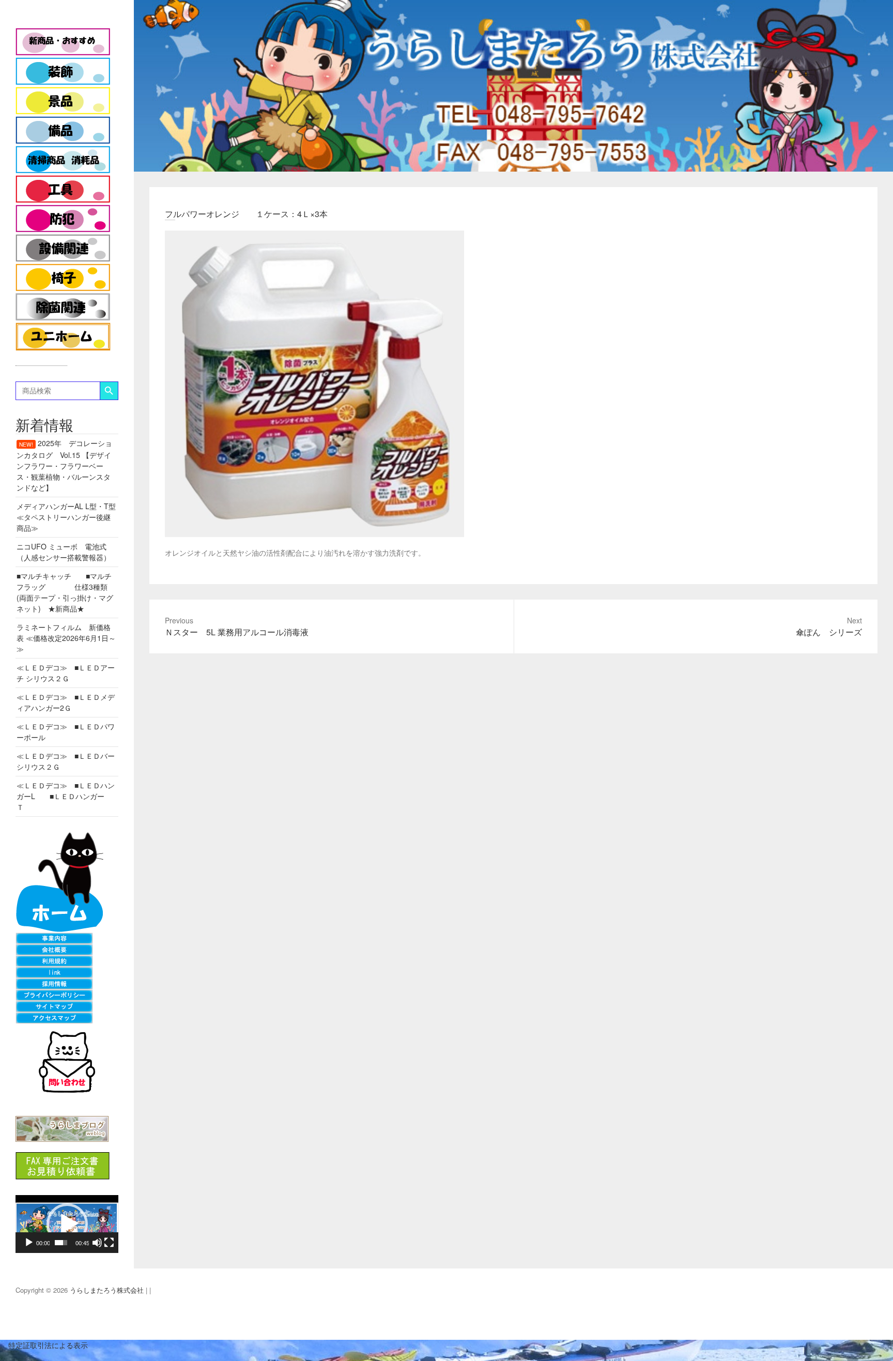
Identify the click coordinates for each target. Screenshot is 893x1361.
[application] (67, 1224)
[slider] (61, 1242)
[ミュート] (97, 1242)
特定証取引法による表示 (44, 1345)
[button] (67, 1224)
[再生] (29, 1242)
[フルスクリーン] (109, 1242)
